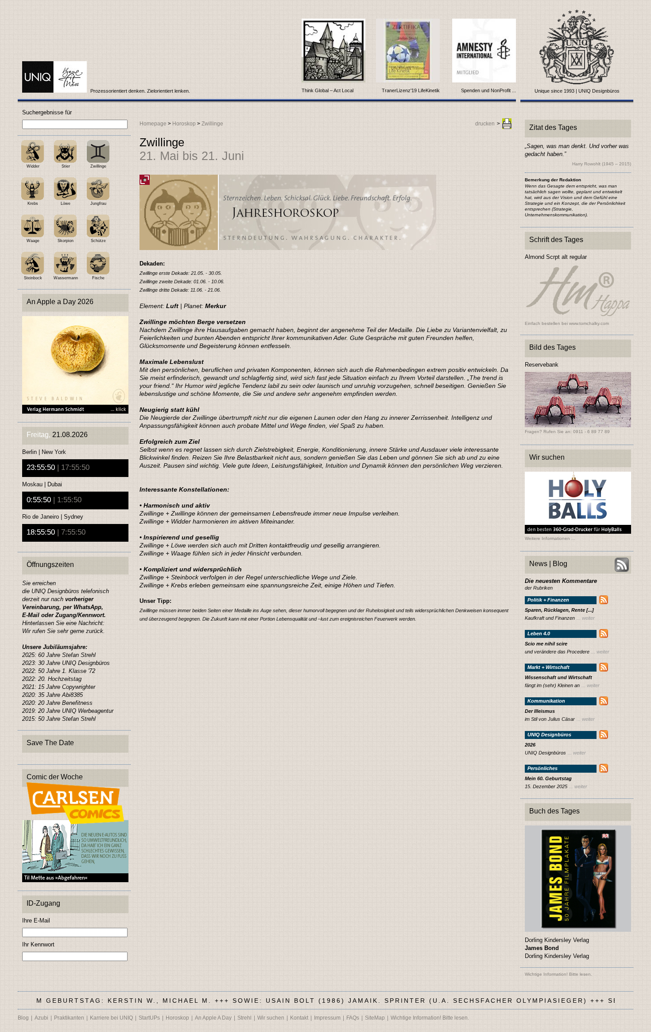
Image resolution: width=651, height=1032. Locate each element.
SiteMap (375, 1018)
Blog (23, 1018)
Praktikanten (69, 1018)
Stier (66, 166)
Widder (33, 166)
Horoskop (184, 124)
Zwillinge (98, 166)
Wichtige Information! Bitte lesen (558, 974)
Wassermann (66, 278)
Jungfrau (98, 203)
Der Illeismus (540, 711)
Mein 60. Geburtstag (548, 778)
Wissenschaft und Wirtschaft (558, 677)
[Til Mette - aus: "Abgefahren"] (75, 879)
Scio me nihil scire (546, 643)
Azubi (41, 1018)
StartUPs (149, 1018)
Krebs (32, 203)
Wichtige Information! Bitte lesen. (430, 1018)
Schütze (98, 240)
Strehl (244, 1018)
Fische (98, 278)
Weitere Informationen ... (550, 538)
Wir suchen (270, 1018)
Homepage (153, 124)
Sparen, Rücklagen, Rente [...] (559, 610)
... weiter (586, 618)
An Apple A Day (213, 1018)
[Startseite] (55, 91)
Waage (33, 240)
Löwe (65, 203)
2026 (530, 745)
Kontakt (299, 1018)
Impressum (327, 1018)
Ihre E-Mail (36, 920)
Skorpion (66, 240)
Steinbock (33, 278)
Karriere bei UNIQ (111, 1018)
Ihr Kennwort (38, 944)
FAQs (352, 1018)
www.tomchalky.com (589, 323)
